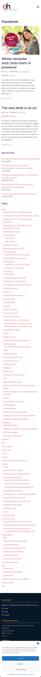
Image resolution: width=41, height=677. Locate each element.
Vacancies (5, 439)
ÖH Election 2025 (8, 519)
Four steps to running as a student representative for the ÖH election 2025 (17, 166)
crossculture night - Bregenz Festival (17, 323)
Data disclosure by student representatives (19, 494)
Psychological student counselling (16, 340)
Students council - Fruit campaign (16, 320)
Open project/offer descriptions (17, 483)
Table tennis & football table (14, 375)
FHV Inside (5, 615)
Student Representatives (12, 572)
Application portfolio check (13, 248)
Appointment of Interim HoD (14, 497)
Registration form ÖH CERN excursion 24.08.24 (21, 215)
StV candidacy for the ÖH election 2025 (20, 531)
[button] (38, 643)
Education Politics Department (15, 541)
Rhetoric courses (9, 344)
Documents (6, 450)
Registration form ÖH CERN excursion (17, 212)
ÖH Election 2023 (8, 515)
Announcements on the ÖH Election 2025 (19, 525)
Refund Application (10, 432)
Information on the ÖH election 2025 (17, 521)
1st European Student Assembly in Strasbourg (19, 194)
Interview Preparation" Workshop (16, 419)
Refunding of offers (10, 425)
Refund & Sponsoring (10, 562)
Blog (3, 443)
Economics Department (12, 559)
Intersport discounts (11, 361)
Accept (20, 658)
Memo (5, 467)
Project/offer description (12, 477)
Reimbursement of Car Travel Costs (16, 501)
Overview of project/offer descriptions (19, 487)
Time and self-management (14, 295)
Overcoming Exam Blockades (14, 278)
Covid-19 (12, 75)
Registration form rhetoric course (17, 346)
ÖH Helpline (8, 271)
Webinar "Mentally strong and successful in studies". (19, 386)
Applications (6, 422)
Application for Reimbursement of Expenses (20, 429)
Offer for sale (10, 241)
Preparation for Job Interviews (14, 281)
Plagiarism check (9, 337)
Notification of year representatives (16, 474)
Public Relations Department (14, 548)
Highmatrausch (9, 405)
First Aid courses (9, 252)
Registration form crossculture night (18, 326)
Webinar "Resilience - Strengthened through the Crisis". (20, 393)
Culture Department (11, 544)
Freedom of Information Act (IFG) (14, 460)
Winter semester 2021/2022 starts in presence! (16, 63)
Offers (4, 209)
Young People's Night (11, 330)
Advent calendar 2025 (11, 231)
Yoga (5, 378)
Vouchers (6, 306)
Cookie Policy (12, 674)
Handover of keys (10, 508)
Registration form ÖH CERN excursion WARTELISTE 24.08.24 (17, 226)
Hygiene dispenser (10, 309)
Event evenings (9, 299)
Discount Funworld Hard (12, 357)
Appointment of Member (13, 490)
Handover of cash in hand (13, 470)
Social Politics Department (13, 551)
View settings (20, 669)
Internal (5, 464)
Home (4, 453)
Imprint (31, 674)
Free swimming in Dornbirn (13, 401)
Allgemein (12, 116)
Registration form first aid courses (17, 255)
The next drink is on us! (19, 108)
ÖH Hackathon (9, 262)
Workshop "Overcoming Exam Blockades (19, 415)
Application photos (10, 245)
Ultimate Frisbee (9, 408)
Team (4, 566)
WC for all (7, 292)
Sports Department (10, 555)
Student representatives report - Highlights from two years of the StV (20, 176)
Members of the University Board (16, 579)
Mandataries (8, 575)
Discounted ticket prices (12, 382)
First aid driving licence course (14, 258)
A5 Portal (5, 608)
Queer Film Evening (10, 288)
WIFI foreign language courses (15, 412)
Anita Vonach (10, 274)
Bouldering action (10, 354)
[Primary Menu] (37, 6)
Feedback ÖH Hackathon (14, 268)
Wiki (3, 586)
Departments (7, 535)
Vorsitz (6, 71)
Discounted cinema (10, 313)
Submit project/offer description (17, 480)
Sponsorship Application (12, 436)
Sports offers (8, 371)
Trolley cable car (9, 364)
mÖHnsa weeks (9, 302)
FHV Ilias (5, 612)
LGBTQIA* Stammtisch (11, 316)
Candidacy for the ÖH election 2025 (17, 528)
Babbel (6, 398)
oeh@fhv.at (6, 640)
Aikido (5, 350)
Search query (10, 238)
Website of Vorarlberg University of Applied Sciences (20, 605)
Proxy (5, 512)
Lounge (6, 333)
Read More (6, 98)
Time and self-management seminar (17, 285)
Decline (20, 664)
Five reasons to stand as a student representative (20, 159)
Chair (5, 537)
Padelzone (7, 368)
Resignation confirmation (12, 505)
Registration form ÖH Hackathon (17, 264)
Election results (7, 582)
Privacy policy (7, 446)
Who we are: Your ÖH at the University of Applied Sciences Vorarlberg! (17, 185)
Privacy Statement (22, 674)
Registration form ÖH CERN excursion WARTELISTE (17, 220)
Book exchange (9, 235)
